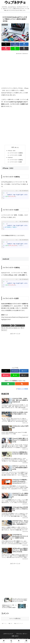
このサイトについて (8, 633)
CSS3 (4, 327)
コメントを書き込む (15, 618)
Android (10, 157)
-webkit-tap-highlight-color (14, 327)
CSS (13, 325)
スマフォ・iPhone (20, 325)
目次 (13, 147)
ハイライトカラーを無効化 (16, 153)
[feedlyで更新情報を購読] (8, 383)
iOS (23, 327)
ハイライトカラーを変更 (15, 155)
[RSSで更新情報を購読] (22, 383)
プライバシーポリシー (21, 633)
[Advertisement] (15, 70)
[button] (24, 48)
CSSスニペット (6, 325)
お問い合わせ (15, 636)
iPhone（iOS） (12, 150)
